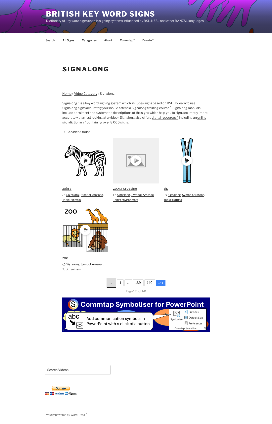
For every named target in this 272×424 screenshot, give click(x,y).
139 (138, 283)
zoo (65, 258)
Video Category (85, 94)
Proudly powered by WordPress (65, 414)
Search (50, 40)
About (108, 40)
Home (66, 94)
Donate (147, 40)
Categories (89, 40)
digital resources (164, 117)
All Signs (68, 40)
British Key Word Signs (100, 14)
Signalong (69, 103)
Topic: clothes (173, 200)
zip (166, 188)
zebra (66, 188)
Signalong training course (150, 108)
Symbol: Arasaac (92, 195)
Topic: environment (125, 200)
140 (150, 283)
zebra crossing (125, 188)
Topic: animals (71, 200)
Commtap (126, 40)
